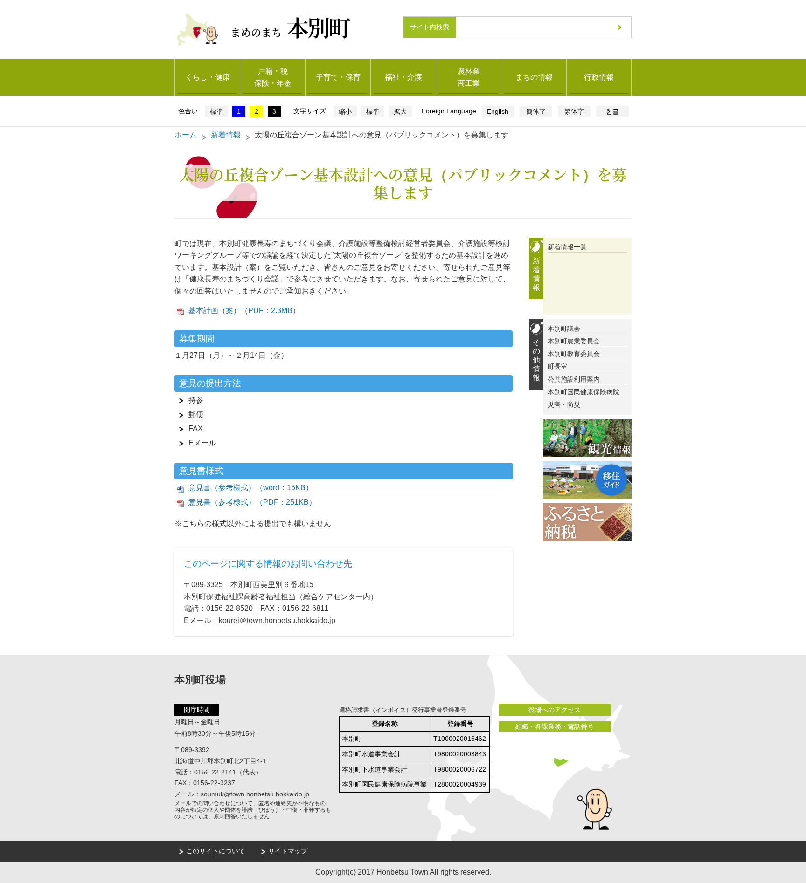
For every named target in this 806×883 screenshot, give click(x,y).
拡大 (400, 111)
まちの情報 (534, 77)
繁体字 (574, 111)
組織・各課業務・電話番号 (554, 726)
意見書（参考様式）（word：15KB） (250, 488)
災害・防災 (564, 404)
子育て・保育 (338, 77)
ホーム (185, 135)
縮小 (345, 111)
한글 (612, 111)
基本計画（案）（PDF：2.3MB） (244, 311)
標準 (216, 111)
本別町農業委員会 (574, 341)
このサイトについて (215, 851)
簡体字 (536, 111)
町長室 (557, 366)
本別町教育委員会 (574, 353)
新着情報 (226, 135)
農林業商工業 (469, 77)
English (497, 111)
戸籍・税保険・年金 (273, 77)
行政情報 (599, 77)
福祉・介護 (403, 77)
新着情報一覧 (567, 247)
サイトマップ (287, 851)
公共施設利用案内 (574, 379)
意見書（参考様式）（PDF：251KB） (252, 502)
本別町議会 (564, 328)
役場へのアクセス (554, 709)
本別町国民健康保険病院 (583, 392)
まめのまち (289, 27)
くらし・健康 (207, 77)
